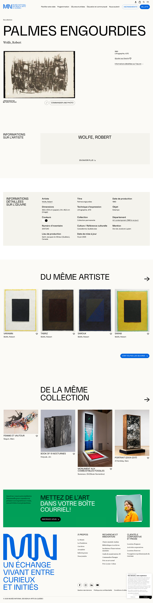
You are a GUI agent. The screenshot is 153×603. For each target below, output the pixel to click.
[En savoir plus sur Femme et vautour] (21, 422)
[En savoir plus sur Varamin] (21, 310)
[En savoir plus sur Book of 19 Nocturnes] (58, 431)
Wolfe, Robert (47, 202)
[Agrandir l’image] (46, 102)
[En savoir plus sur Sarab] (132, 310)
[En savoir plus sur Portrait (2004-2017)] (132, 433)
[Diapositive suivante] (146, 279)
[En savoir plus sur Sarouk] (95, 310)
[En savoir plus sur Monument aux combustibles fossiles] (95, 438)
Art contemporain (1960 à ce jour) (125, 220)
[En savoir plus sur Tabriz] (58, 310)
